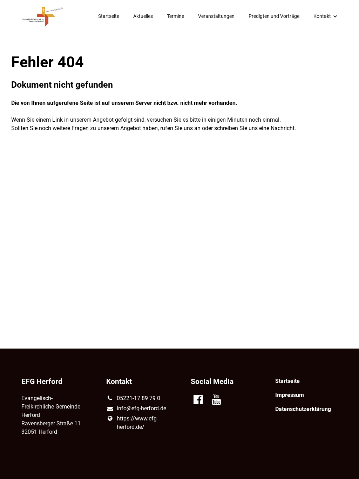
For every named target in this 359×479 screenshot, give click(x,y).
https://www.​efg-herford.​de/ (137, 422)
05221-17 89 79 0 (138, 398)
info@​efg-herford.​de (141, 408)
